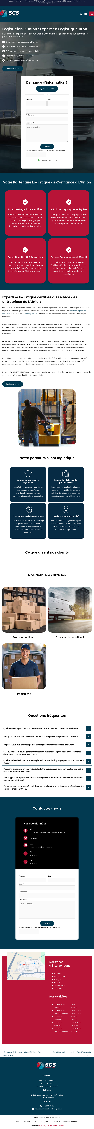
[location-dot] (25, 830)
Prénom (29, 99)
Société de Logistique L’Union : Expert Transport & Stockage (72, 1052)
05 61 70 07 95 (34, 863)
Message (30, 123)
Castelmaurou (59, 985)
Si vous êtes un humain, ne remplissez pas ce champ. (46, 151)
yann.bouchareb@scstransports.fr (41, 847)
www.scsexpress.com (47, 3)
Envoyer (47, 147)
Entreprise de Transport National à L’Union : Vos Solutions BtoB (22, 1052)
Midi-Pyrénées (59, 976)
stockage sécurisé (31, 314)
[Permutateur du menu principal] (91, 13)
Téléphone (30, 115)
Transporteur (76, 1010)
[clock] (25, 838)
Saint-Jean (58, 979)
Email (28, 107)
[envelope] (25, 845)
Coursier (74, 1019)
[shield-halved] (39, 160)
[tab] (47, 728)
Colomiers (58, 988)
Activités (27, 1121)
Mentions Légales (41, 1121)
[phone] (25, 853)
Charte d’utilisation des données (65, 1121)
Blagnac (57, 982)
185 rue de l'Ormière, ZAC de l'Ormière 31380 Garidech (48, 832)
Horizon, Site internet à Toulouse (52, 1126)
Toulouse (57, 973)
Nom (50, 99)
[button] (81, 14)
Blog (17, 1121)
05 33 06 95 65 (34, 855)
